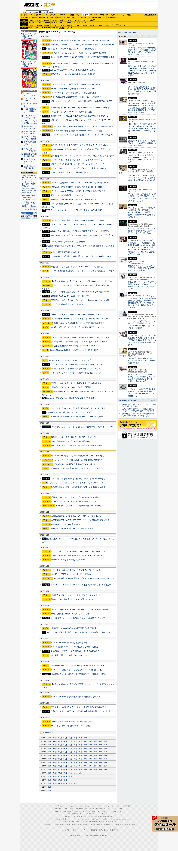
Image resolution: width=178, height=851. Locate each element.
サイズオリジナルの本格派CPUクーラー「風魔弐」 (72, 726)
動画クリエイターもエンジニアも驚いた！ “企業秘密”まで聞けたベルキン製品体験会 (142, 143)
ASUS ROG (47, 23)
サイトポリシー (65, 830)
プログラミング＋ (96, 819)
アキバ (96, 15)
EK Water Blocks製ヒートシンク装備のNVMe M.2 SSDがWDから (77, 456)
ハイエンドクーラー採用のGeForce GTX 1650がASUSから (78, 460)
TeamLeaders (71, 17)
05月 (70, 738)
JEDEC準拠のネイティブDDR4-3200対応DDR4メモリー (74, 441)
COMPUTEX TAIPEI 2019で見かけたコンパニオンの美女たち (76, 97)
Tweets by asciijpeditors (127, 33)
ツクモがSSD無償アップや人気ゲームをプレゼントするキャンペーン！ (79, 665)
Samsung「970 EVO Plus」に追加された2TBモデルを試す (70, 398)
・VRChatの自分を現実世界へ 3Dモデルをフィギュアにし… (29, 177)
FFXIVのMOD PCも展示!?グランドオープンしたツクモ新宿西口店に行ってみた (82, 271)
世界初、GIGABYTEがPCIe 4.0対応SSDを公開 (70, 172)
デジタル (53, 15)
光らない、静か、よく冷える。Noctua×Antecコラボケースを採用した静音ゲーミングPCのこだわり (141, 158)
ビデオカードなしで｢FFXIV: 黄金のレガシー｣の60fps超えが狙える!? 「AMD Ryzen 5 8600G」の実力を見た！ (141, 392)
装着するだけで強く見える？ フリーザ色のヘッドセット (74, 599)
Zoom (107, 25)
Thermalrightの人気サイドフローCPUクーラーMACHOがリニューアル (80, 319)
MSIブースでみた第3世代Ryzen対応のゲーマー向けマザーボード (77, 164)
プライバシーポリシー (81, 830)
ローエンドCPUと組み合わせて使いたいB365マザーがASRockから (78, 479)
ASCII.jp (31, 5)
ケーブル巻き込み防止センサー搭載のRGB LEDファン (73, 304)
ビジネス (38, 15)
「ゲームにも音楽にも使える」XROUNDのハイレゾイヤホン (76, 570)
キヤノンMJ (39, 28)
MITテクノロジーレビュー (108, 821)
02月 (55, 738)
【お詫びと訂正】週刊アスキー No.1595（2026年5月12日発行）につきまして (138, 405)
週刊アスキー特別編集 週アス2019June (67, 195)
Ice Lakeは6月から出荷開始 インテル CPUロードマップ (69, 412)
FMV (31, 20)
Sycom (54, 20)
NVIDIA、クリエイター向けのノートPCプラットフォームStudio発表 (74, 210)
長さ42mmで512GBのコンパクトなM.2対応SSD (71, 574)
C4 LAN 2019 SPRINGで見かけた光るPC (68, 524)
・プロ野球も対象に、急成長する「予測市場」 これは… (29, 204)
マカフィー (31, 28)
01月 (50, 738)
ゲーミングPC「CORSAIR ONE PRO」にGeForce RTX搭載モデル (78, 551)
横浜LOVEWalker (70, 824)
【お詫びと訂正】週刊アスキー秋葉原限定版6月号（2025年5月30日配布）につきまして (137, 415)
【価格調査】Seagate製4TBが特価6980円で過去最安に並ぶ (74, 628)
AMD (39, 23)
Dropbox (69, 25)
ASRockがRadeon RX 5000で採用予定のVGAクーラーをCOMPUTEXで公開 (81, 135)
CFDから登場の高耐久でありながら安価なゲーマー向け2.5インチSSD (80, 40)
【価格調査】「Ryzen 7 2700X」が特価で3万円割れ (71, 387)
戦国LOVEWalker (130, 824)
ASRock (61, 23)
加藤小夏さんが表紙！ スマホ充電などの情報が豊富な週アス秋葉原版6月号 (82, 45)
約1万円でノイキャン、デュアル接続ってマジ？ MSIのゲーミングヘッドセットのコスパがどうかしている (142, 285)
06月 (75, 738)
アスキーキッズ (25, 17)
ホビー (78, 15)
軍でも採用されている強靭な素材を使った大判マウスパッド (75, 369)
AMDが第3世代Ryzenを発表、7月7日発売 (67, 242)
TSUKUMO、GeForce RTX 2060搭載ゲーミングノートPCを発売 (76, 416)
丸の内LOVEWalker (118, 824)
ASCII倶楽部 (151, 15)
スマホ (102, 15)
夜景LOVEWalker (95, 824)
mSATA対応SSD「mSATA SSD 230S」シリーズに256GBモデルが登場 (80, 520)
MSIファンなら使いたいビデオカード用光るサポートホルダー (76, 445)
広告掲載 (113, 830)
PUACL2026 (102, 17)
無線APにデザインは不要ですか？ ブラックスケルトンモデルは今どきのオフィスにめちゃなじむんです (143, 178)
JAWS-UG (63, 811)
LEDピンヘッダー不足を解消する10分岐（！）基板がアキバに (76, 89)
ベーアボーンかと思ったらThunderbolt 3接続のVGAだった (78, 131)
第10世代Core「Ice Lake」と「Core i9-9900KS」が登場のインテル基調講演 (82, 156)
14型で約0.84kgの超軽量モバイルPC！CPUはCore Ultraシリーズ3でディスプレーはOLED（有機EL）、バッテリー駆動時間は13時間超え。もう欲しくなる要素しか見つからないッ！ (142, 248)
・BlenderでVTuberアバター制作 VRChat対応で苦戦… (29, 197)
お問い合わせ (103, 830)
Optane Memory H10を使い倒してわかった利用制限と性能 (74, 350)
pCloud (69, 28)
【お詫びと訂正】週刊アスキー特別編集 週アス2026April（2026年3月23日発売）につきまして (137, 410)
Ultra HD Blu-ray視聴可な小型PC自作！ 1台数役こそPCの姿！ (76, 697)
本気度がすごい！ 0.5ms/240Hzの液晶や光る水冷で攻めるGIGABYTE (79, 116)
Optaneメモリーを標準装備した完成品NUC (69, 560)
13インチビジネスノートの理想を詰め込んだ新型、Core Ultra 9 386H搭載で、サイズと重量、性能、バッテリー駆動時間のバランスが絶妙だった (142, 302)
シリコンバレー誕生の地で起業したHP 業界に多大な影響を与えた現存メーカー (79, 632)
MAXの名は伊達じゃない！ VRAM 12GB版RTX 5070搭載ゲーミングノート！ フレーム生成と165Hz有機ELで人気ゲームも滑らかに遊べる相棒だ (142, 70)
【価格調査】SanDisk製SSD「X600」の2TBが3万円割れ (73, 199)
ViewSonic (77, 23)
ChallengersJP (111, 17)
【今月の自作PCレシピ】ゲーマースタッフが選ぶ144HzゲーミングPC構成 (82, 281)
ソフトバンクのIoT (115, 25)
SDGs (90, 17)
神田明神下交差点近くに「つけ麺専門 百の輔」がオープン (80, 506)
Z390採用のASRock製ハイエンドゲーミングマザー (71, 296)
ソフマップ (54, 28)
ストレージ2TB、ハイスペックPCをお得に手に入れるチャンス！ (76, 373)
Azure (54, 25)
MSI (69, 20)
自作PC (49, 5)
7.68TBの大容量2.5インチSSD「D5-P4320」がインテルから (76, 516)
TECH (46, 15)
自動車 (72, 15)
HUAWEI (69, 23)
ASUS (77, 20)
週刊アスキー (61, 17)
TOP (49, 806)
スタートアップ (110, 15)
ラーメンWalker (46, 824)
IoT (32, 15)
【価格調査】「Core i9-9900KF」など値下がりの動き (72, 528)
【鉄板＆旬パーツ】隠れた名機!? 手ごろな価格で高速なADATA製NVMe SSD (82, 256)
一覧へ (153, 400)
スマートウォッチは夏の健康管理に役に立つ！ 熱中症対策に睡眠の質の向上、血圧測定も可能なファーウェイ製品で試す (142, 51)
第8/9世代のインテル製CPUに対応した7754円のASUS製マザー (80, 323)
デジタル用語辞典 (86, 821)
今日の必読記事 (65, 821)
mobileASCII (96, 821)
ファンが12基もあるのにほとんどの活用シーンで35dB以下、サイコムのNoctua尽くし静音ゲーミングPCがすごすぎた (142, 197)
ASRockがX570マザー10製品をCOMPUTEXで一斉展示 (73, 70)
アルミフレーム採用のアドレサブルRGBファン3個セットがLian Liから (80, 337)
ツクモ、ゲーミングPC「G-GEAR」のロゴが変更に (71, 112)
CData (77, 25)
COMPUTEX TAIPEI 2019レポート (65, 252)
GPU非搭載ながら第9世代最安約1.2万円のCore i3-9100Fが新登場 (78, 487)
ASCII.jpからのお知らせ (127, 401)
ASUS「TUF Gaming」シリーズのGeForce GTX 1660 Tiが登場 (80, 53)
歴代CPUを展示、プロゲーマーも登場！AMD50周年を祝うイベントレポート (82, 711)
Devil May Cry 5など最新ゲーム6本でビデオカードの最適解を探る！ (80, 674)
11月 (101, 741)
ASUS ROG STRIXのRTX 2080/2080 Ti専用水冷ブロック (74, 501)
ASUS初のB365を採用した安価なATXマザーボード (75, 464)
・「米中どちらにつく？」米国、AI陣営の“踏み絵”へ (29, 184)
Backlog (84, 25)
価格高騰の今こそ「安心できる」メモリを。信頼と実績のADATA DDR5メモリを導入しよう (142, 268)
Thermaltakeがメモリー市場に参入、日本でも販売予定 (73, 93)
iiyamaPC (47, 20)
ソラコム (62, 25)
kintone (46, 25)
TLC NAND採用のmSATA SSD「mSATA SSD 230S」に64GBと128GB (79, 183)
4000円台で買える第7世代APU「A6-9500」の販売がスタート (76, 314)
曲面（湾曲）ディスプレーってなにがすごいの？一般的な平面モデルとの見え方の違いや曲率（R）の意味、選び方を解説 (142, 377)
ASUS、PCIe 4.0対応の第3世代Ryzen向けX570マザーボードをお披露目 (79, 231)
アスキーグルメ (51, 17)
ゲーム (118, 15)
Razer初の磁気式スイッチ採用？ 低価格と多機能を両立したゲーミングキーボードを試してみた (142, 231)
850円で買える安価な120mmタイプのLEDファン (71, 614)
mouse (39, 20)
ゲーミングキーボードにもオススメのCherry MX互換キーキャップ (78, 618)
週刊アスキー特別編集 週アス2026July (29, 64)
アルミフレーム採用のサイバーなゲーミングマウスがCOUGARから (79, 707)
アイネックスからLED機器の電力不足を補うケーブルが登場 (75, 84)
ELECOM (31, 23)
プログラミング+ (82, 17)
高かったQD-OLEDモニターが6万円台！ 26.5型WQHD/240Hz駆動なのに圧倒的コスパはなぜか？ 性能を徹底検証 (142, 90)
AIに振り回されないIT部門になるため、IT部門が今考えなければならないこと (141, 214)
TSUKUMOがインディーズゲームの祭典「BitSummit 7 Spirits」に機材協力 (80, 108)
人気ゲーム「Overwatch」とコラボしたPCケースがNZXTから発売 (76, 483)
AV (91, 15)
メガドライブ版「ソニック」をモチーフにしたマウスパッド (75, 595)
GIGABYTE (54, 23)
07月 (80, 738)
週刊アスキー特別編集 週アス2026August (29, 36)
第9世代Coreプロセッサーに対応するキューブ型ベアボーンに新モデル (80, 342)
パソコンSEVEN (62, 20)
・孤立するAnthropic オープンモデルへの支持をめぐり (29, 191)
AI (28, 15)
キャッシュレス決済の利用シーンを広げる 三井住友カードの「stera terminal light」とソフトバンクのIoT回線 (142, 324)
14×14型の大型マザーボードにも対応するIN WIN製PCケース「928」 (78, 327)
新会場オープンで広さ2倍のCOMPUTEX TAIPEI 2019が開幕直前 (77, 267)
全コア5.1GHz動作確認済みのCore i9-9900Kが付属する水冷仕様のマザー (81, 292)
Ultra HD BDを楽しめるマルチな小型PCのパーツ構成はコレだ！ (77, 670)
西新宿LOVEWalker (82, 824)
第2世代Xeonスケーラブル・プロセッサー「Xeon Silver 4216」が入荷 (80, 300)
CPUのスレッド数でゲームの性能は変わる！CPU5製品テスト (76, 651)
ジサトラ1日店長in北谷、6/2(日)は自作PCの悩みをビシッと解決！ (78, 220)
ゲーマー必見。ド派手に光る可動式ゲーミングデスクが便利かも (77, 160)
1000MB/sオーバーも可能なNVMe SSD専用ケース (72, 721)
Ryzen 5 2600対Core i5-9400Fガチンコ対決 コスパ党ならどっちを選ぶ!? (81, 585)
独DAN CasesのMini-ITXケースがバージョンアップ (70, 360)
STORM (120, 808)
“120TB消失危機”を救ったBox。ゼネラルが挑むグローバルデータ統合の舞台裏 (142, 360)
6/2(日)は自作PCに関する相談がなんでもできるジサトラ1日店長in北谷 (80, 145)
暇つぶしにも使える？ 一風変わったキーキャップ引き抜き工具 (76, 364)
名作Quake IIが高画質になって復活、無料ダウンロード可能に (76, 187)
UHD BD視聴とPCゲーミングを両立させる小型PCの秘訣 (74, 647)
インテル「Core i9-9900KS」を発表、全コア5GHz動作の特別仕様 (78, 191)
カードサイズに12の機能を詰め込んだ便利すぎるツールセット (77, 555)
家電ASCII (42, 17)
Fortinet (92, 25)
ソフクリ (122, 25)
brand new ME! (99, 814)
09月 (90, 741)
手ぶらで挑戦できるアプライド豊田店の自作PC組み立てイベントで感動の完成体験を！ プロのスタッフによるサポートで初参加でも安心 (142, 340)
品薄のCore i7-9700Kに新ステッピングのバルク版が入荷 (74, 497)
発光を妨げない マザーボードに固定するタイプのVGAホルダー (77, 383)
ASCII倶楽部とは (31, 209)
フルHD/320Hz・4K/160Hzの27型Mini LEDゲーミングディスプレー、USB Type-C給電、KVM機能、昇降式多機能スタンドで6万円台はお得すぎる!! (142, 107)
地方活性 (95, 17)
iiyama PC (82, 808)
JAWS (31, 25)
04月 (65, 738)
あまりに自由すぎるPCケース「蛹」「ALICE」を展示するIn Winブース (80, 168)
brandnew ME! (62, 28)
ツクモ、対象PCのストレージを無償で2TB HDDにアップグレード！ (77, 408)
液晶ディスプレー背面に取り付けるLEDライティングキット (75, 437)
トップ (23, 15)
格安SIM (34, 17)
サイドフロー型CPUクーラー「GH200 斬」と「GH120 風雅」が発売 (79, 609)
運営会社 (94, 830)
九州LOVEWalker (106, 824)
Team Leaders (85, 819)
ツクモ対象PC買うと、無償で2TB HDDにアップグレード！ (74, 655)
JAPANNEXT (47, 28)
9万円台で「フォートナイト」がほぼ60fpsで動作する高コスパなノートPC (82, 427)
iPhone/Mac (63, 15)
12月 (106, 741)
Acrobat (39, 25)
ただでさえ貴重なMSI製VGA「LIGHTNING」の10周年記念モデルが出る (83, 126)
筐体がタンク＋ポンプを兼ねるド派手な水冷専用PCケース (75, 74)
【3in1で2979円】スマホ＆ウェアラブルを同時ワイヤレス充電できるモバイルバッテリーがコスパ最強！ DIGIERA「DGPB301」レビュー (142, 128)
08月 (85, 738)
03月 (60, 738)
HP (84, 20)
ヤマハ (100, 25)
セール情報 (127, 15)
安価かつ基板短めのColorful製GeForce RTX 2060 (74, 346)
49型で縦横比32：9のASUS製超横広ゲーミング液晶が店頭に (71, 49)
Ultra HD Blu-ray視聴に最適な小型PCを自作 (69, 643)
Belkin (84, 23)
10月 (95, 741)
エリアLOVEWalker (58, 824)
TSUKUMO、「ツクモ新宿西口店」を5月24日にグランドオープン (77, 468)
